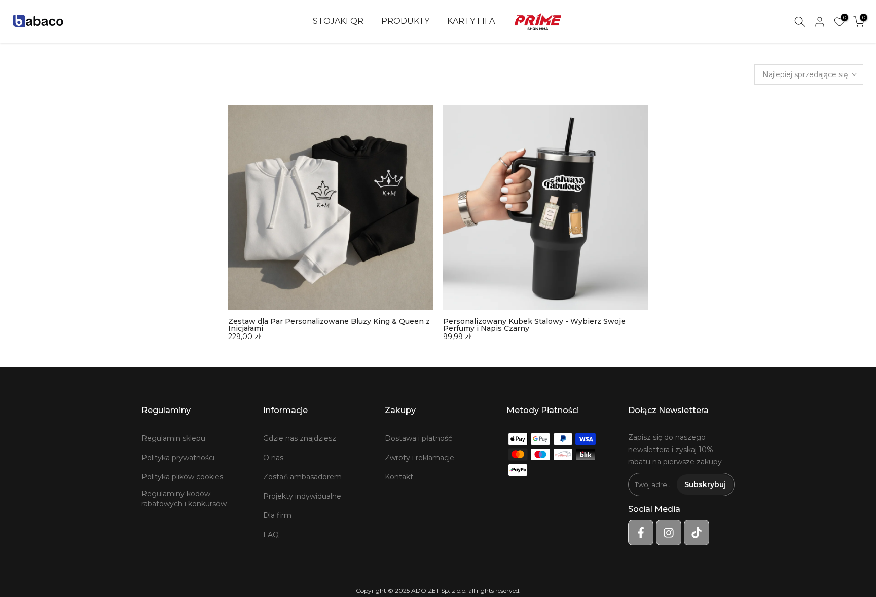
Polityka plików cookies (182, 476)
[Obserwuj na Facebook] (640, 532)
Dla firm (277, 515)
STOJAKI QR (338, 21)
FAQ (271, 534)
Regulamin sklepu (173, 438)
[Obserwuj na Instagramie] (668, 532)
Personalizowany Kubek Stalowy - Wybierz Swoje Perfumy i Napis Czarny (534, 325)
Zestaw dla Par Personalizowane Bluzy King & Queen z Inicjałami (329, 325)
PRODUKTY (405, 21)
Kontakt (399, 476)
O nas (273, 457)
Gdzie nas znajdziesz (299, 438)
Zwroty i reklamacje (419, 457)
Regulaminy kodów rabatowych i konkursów (184, 498)
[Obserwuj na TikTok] (696, 532)
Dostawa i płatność (418, 438)
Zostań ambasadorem (302, 476)
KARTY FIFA (471, 21)
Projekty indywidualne (302, 496)
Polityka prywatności (177, 457)
